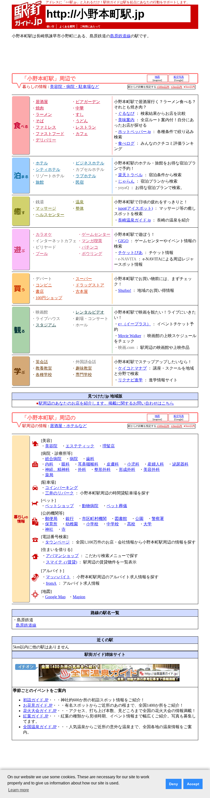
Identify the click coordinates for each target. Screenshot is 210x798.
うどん (82, 121)
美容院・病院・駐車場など (74, 86)
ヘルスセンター (50, 215)
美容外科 (151, 469)
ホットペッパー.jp (134, 131)
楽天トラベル (130, 175)
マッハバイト (58, 577)
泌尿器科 (180, 464)
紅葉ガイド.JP (35, 716)
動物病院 (90, 506)
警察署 (158, 518)
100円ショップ (49, 298)
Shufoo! (124, 290)
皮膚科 (113, 464)
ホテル (42, 163)
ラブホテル (86, 176)
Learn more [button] (18, 790)
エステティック (80, 446)
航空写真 (179, 76)
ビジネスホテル (90, 163)
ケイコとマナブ (132, 368)
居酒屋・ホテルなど (68, 426)
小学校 (92, 524)
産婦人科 (156, 464)
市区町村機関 (94, 518)
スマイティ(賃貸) (61, 562)
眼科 (65, 464)
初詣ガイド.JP (35, 700)
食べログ (126, 143)
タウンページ (57, 542)
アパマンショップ (62, 555)
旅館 (40, 182)
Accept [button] (193, 784)
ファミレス (46, 127)
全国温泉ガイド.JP (40, 727)
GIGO (123, 241)
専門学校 (84, 374)
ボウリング (92, 253)
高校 (131, 524)
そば (40, 121)
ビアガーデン (88, 101)
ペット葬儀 (117, 506)
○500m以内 (163, 86)
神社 (49, 529)
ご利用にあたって (90, 26)
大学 (147, 524)
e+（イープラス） (134, 324)
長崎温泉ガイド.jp (134, 220)
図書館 (121, 518)
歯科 (90, 459)
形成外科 (127, 469)
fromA (51, 583)
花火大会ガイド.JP (40, 710)
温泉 (80, 202)
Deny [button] (173, 784)
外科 (82, 469)
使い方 (50, 26)
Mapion (79, 597)
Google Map (55, 597)
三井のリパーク (59, 493)
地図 (157, 76)
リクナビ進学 (130, 380)
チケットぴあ (130, 252)
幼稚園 (72, 524)
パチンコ (90, 247)
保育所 (51, 524)
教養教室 (44, 368)
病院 (74, 459)
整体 (80, 208)
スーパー (84, 278)
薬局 (49, 475)
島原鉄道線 (120, 36)
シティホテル (48, 169)
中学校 (113, 524)
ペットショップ (59, 506)
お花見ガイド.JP (37, 705)
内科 (49, 464)
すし (80, 114)
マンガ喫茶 (92, 241)
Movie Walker (129, 336)
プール (42, 253)
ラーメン (44, 114)
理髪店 (108, 446)
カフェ (82, 133)
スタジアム (46, 325)
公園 (139, 518)
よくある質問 (67, 26)
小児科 (133, 464)
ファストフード (50, 133)
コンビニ (44, 285)
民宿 (80, 182)
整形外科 (102, 469)
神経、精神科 (57, 469)
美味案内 (126, 120)
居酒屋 (42, 101)
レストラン (86, 127)
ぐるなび (126, 113)
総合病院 (53, 459)
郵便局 (51, 518)
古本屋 (82, 291)
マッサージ (46, 208)
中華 (80, 108)
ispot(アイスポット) (135, 208)
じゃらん (126, 181)
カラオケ (44, 234)
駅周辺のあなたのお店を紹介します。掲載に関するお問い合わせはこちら (106, 403)
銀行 (70, 518)
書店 (40, 291)
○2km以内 (176, 86)
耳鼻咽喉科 (88, 464)
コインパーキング (61, 487)
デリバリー (46, 140)
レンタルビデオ (90, 312)
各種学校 (44, 374)
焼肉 (40, 108)
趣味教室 (84, 368)
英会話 (42, 362)
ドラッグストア (90, 285)
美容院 (51, 446)
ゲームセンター (96, 234)
